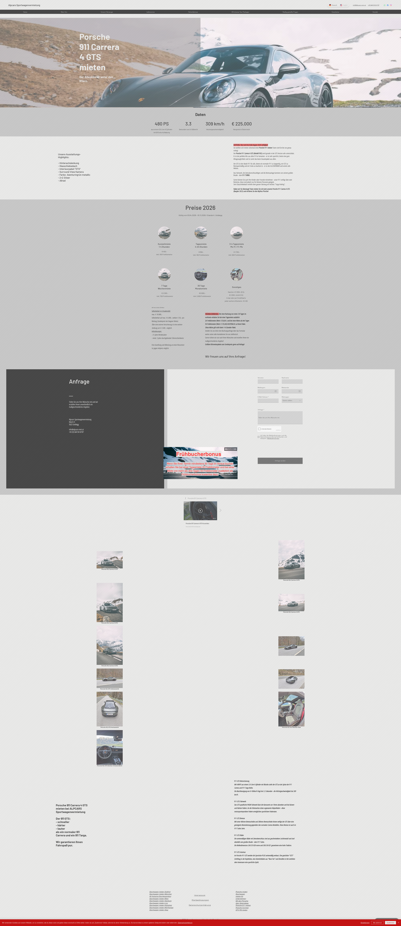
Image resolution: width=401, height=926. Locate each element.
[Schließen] (398, 922)
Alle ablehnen (377, 923)
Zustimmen (390, 923)
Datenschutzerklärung (185, 923)
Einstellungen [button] (365, 923)
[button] (230, 449)
